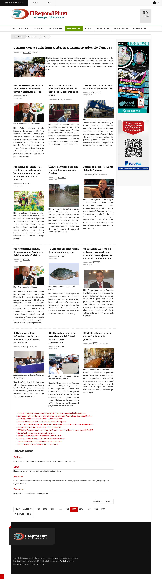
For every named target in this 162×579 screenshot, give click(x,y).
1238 (95, 509)
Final (29, 514)
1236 (81, 509)
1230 (38, 509)
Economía (18, 489)
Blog (49, 3)
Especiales (103, 28)
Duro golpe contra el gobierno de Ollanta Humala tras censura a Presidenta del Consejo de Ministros (55, 416)
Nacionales (73, 28)
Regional (55, 558)
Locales (39, 28)
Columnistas (140, 28)
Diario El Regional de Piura (14, 3)
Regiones (18, 476)
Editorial (24, 28)
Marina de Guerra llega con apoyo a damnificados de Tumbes (63, 170)
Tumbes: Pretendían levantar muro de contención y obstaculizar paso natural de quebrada (52, 413)
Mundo (88, 28)
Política (17, 457)
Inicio (14, 28)
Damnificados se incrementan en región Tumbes (36, 433)
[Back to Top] (2, 576)
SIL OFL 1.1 (40, 564)
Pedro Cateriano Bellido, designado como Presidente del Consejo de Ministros (28, 252)
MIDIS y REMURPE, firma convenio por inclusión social (38, 444)
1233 (59, 509)
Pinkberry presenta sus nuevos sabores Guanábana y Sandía (40, 419)
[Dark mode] (158, 2)
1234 (67, 509)
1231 (45, 509)
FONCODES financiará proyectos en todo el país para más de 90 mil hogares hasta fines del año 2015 (55, 430)
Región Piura (56, 28)
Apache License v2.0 (67, 561)
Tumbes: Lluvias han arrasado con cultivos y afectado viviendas (41, 439)
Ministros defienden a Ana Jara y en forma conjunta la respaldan (42, 422)
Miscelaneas (121, 28)
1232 (52, 509)
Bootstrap (16, 561)
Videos (35, 3)
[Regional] (39, 14)
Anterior (28, 509)
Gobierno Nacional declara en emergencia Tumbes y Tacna (40, 441)
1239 (103, 509)
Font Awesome (18, 564)
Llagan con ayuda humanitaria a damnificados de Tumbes (62, 47)
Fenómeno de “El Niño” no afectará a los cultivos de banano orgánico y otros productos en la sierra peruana (27, 173)
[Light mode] (154, 2)
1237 (88, 509)
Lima (44, 37)
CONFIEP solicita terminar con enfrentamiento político (97, 336)
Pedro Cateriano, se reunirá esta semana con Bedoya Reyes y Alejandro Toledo (28, 88)
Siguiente (19, 514)
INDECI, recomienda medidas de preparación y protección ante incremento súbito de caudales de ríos (55, 424)
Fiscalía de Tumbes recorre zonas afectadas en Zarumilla (39, 427)
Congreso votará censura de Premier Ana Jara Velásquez (39, 436)
